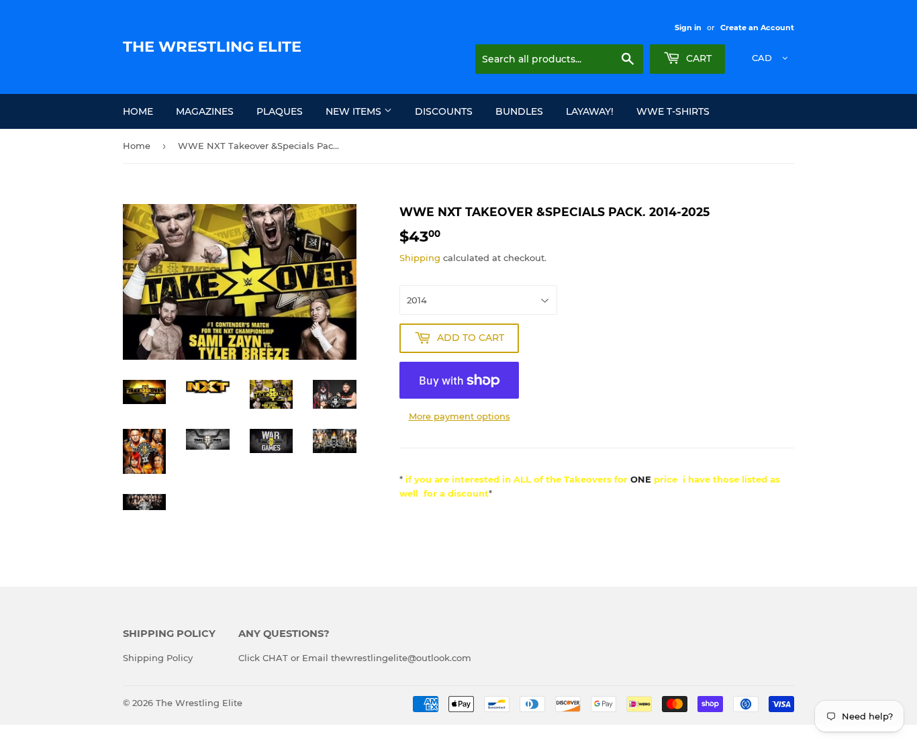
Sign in (688, 27)
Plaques (279, 111)
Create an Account (757, 27)
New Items (355, 111)
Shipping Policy (158, 657)
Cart (697, 58)
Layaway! (590, 111)
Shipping (419, 257)
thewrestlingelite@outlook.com (401, 657)
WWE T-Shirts (673, 111)
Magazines (205, 111)
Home (138, 111)
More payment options (459, 416)
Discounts (444, 111)
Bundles (519, 111)
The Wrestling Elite (212, 46)
